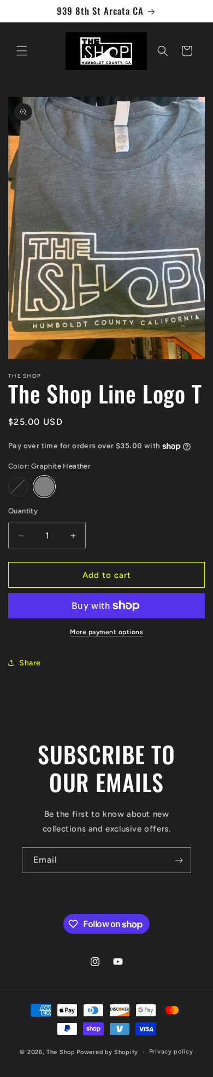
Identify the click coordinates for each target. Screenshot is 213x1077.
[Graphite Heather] (44, 486)
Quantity (23, 511)
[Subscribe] (179, 860)
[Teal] (18, 486)
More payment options (106, 632)
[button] (22, 51)
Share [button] (30, 663)
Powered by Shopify (107, 1052)
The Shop (60, 1052)
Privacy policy (171, 1051)
